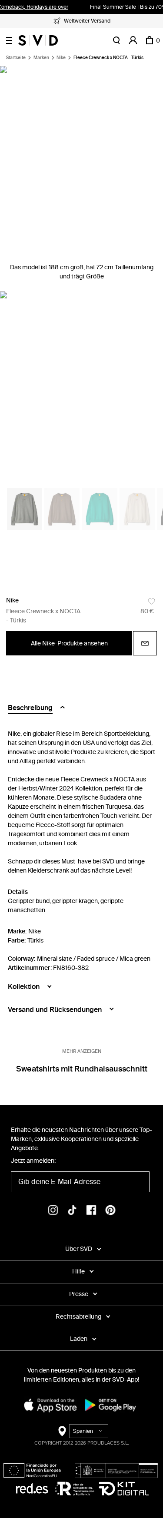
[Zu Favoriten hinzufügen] (151, 601)
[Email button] (145, 643)
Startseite (16, 57)
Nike (61, 57)
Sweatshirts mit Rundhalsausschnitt (81, 1069)
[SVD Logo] (38, 40)
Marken (41, 57)
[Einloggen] (133, 40)
